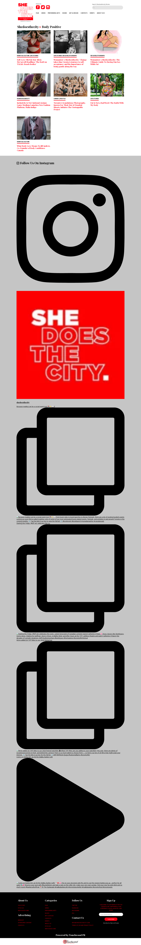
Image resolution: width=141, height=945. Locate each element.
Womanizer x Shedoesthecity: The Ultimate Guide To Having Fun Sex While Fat (105, 62)
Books (64, 13)
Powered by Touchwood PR (70, 935)
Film (37, 13)
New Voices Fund (23, 910)
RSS (73, 913)
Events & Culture (23, 56)
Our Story (21, 905)
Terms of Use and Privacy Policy (82, 925)
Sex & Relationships (69, 56)
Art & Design (73, 13)
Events (92, 13)
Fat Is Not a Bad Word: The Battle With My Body (107, 104)
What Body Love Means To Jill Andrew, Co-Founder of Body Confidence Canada (33, 148)
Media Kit (21, 920)
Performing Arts (54, 13)
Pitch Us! (21, 908)
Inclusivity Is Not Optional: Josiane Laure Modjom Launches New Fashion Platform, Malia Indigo (33, 105)
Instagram (75, 910)
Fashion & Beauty (23, 99)
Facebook (75, 908)
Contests (84, 13)
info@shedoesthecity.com (81, 922)
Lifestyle (62, 99)
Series (43, 13)
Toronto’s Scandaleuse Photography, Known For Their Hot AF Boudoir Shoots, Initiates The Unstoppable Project (69, 106)
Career (56, 99)
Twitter (74, 905)
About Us (100, 13)
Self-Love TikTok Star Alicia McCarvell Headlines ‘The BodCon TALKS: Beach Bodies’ (32, 62)
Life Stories (34, 56)
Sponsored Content (25, 922)
